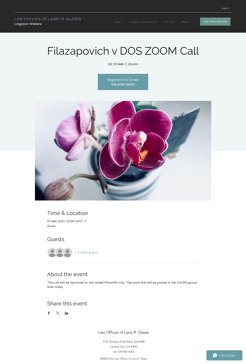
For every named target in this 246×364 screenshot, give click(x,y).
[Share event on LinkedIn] (66, 313)
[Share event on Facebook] (49, 313)
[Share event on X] (57, 313)
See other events (123, 84)
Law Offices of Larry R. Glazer (123, 332)
